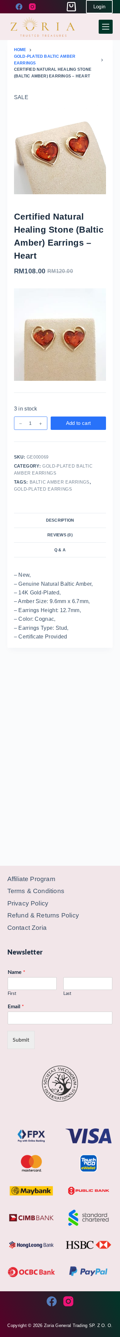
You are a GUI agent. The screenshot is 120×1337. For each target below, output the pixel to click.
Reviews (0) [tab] (60, 535)
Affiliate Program (31, 879)
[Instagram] (32, 6)
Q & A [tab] (60, 550)
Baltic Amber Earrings (60, 482)
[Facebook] (19, 6)
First (12, 994)
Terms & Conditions (35, 891)
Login (99, 6)
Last (67, 994)
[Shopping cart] (71, 6)
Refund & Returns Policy (43, 915)
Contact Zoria (27, 927)
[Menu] (106, 27)
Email (16, 1006)
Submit (21, 1040)
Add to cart (78, 423)
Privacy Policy (28, 903)
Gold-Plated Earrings (43, 489)
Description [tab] (60, 520)
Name (16, 972)
